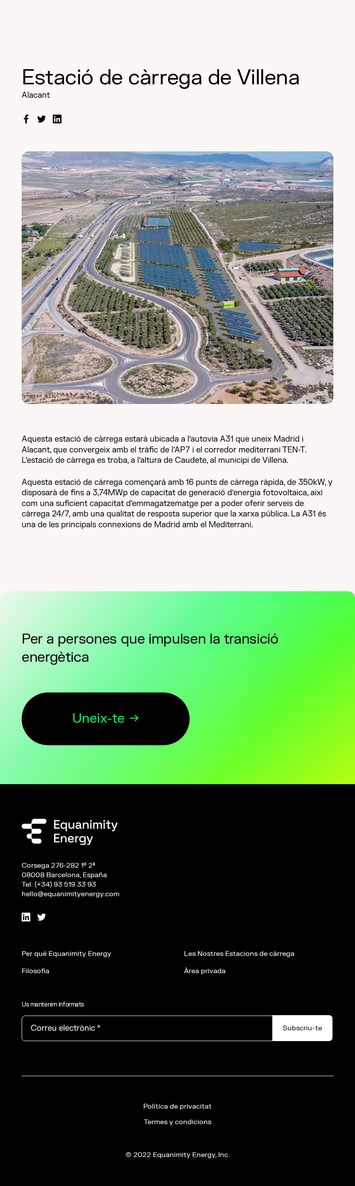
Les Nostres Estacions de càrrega (239, 953)
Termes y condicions (177, 1122)
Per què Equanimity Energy (66, 953)
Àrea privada (205, 971)
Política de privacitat (177, 1106)
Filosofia (35, 971)
